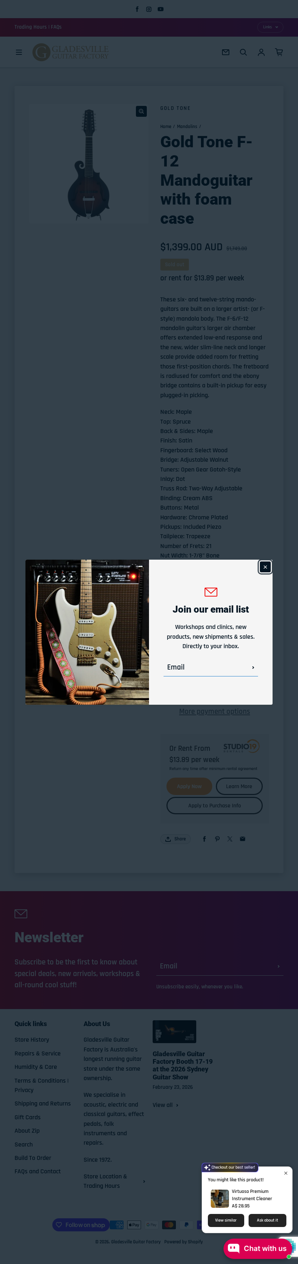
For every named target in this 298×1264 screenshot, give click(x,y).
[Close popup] (286, 1173)
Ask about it (267, 1220)
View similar (226, 1220)
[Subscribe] (253, 667)
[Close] (265, 566)
